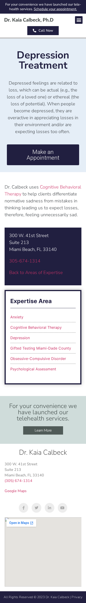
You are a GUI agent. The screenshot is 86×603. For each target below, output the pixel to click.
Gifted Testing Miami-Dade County (40, 348)
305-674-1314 (24, 261)
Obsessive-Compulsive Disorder (38, 358)
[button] (79, 20)
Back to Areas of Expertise (36, 272)
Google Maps (16, 490)
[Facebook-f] (23, 508)
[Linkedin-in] (49, 508)
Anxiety (16, 317)
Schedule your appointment (55, 9)
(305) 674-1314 (18, 480)
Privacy (77, 597)
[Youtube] (62, 508)
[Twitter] (36, 508)
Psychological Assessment (33, 369)
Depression (20, 337)
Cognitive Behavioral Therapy (36, 327)
